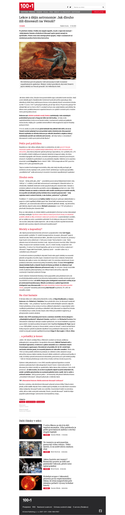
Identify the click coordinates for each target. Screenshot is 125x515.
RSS (33, 507)
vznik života (30, 402)
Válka (45, 12)
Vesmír (39, 12)
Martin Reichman (55, 452)
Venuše (22, 402)
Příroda (32, 12)
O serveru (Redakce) (80, 507)
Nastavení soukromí (44, 507)
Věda (51, 12)
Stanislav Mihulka (55, 435)
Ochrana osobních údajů (62, 507)
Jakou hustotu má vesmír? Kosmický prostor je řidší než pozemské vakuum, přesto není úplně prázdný (57, 462)
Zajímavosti (65, 12)
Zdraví (56, 12)
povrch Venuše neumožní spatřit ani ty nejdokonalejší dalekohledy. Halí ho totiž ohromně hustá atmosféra (45, 149)
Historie (24, 12)
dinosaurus (40, 402)
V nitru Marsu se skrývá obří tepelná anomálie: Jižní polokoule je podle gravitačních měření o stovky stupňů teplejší (59, 428)
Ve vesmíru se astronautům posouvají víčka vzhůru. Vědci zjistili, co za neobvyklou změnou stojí (58, 445)
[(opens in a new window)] (67, 7)
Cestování (75, 12)
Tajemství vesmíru (23, 406)
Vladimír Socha (64, 26)
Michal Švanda (55, 469)
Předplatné (98, 12)
